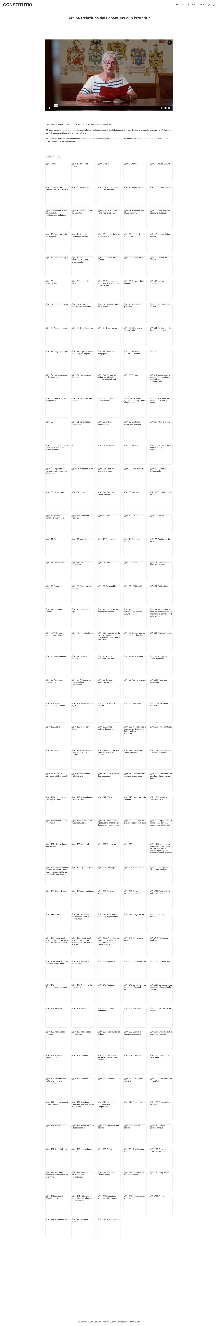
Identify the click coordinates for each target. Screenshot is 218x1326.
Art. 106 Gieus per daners (82, 727)
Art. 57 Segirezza (105, 445)
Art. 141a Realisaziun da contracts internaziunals (56, 962)
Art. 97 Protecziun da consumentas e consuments (80, 682)
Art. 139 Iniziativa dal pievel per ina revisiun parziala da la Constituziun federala (83, 940)
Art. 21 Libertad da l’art (133, 258)
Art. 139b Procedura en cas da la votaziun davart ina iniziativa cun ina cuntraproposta (109, 941)
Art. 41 (152, 351)
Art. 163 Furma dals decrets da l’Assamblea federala (107, 1057)
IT (188, 5)
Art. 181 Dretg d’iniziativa (56, 1149)
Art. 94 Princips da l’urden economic (160, 657)
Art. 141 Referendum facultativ (158, 939)
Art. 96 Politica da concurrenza (53, 681)
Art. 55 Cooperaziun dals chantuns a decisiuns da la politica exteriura (56, 447)
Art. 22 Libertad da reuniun (160, 258)
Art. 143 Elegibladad (106, 961)
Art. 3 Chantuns (130, 164)
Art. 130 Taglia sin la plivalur (109, 891)
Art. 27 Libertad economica (161, 281)
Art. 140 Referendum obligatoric (132, 939)
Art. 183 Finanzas (105, 1149)
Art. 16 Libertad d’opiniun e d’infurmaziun (134, 235)
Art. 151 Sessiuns (53, 1008)
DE (177, 5)
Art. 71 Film (50, 539)
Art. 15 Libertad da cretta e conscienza (108, 235)
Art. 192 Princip (156, 1196)
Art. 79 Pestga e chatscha (56, 586)
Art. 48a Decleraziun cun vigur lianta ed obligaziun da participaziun (135, 400)
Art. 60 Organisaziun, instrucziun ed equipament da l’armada (56, 471)
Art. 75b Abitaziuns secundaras (79, 564)
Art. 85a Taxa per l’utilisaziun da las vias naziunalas (133, 611)
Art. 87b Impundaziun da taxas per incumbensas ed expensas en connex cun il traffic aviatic (109, 636)
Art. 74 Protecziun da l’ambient (132, 540)
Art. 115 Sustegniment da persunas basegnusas (134, 775)
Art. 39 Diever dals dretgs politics (108, 352)
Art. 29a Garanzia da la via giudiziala (108, 305)
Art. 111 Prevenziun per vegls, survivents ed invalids (81, 752)
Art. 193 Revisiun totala (55, 1219)
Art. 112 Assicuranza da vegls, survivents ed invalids (107, 752)
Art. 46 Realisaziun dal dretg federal (55, 399)
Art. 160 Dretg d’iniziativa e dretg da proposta (161, 1033)
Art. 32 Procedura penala (56, 328)
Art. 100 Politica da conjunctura (157, 681)
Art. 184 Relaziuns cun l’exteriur (133, 1150)
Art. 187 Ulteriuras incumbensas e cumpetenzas (79, 1174)
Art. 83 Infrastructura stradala (54, 610)
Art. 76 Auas (103, 563)
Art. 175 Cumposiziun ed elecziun (160, 1103)
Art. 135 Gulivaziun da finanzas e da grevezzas (108, 915)
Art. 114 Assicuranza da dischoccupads (107, 775)
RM (193, 5)
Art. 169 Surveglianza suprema (132, 1080)
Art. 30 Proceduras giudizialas (131, 305)
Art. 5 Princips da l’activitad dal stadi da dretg (57, 188)
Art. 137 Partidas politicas (160, 914)
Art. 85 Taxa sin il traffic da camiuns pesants (108, 610)
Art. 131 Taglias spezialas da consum (134, 892)
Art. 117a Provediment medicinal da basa (81, 798)
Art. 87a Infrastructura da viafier (82, 634)
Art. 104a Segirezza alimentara (158, 704)
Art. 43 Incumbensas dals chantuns (82, 376)
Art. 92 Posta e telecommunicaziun (106, 657)
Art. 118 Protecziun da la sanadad (134, 798)
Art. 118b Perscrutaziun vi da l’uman (56, 822)
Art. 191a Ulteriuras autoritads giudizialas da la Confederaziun (82, 1198)
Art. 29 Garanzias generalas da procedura (81, 305)
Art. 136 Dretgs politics (133, 914)
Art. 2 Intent (102, 164)
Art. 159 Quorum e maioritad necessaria (132, 1033)
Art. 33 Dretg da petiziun (81, 328)
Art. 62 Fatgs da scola (133, 469)
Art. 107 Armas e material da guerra (108, 728)
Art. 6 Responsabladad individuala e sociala (107, 188)
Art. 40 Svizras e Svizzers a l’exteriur (134, 352)
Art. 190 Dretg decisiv (159, 1172)
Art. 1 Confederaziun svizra (83, 164)
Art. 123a (127, 844)
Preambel (49, 164)
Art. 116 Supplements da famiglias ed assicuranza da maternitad (160, 776)
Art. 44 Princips (130, 375)
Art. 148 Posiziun (105, 985)
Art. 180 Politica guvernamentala (156, 1127)
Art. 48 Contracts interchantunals (105, 399)
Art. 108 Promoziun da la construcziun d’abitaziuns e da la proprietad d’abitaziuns (135, 730)
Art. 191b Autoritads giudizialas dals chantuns (108, 1197)
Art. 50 (48, 422)
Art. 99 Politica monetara (134, 680)
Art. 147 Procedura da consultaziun (81, 986)
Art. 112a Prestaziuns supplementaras (132, 751)
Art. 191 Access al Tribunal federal (56, 1197)
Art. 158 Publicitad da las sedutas (108, 1033)
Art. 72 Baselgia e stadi (81, 539)
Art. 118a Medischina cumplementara (158, 798)
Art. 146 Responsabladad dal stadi (56, 986)
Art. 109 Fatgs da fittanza (160, 727)
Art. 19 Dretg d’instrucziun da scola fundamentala (82, 259)
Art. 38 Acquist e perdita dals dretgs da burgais (81, 352)
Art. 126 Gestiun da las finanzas (133, 869)
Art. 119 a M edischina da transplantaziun (82, 822)
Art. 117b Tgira (104, 797)
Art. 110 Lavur (51, 750)
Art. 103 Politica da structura (105, 704)
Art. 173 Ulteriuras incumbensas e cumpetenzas (105, 1104)
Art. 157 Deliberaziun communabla (80, 1033)
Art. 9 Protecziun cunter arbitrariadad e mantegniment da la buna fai (56, 214)
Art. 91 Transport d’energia (82, 656)
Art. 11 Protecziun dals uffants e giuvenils (133, 212)
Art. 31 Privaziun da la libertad (159, 305)
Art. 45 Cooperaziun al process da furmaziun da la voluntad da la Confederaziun (161, 378)
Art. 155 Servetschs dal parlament (159, 1009)
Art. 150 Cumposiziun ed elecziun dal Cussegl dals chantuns (160, 987)
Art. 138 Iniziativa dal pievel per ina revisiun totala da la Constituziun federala (57, 940)
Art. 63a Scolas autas (54, 492)
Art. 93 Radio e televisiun (134, 656)
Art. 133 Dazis (51, 914)
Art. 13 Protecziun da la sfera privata (55, 235)
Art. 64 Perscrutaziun (80, 492)
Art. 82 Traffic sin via (158, 586)
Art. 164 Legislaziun (132, 1055)
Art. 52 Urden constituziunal (109, 422)
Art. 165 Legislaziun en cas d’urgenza (161, 1056)
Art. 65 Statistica (130, 492)
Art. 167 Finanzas (79, 1079)
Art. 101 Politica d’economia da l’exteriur (55, 704)
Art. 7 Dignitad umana (132, 187)
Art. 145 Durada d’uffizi (159, 961)
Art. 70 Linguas (156, 516)
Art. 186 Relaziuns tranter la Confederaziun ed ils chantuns (56, 1174)
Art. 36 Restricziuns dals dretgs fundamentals (160, 329)
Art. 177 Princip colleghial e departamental (83, 1127)
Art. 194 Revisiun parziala (82, 1219)
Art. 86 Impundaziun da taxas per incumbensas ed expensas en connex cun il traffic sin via (161, 612)
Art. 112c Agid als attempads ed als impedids (57, 775)
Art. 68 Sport (103, 516)
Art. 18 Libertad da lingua (56, 258)
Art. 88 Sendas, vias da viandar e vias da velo (133, 634)
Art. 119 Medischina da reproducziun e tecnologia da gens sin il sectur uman (108, 823)
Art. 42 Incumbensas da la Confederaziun (56, 376)
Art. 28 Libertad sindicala (56, 304)
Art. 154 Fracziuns (131, 1008)
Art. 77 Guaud (129, 563)
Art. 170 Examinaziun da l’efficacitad (160, 1080)
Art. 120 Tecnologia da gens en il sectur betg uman (135, 822)
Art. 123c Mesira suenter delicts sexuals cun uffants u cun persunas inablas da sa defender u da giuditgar (56, 871)
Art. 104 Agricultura (131, 703)
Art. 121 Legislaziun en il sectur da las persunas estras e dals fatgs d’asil (160, 823)
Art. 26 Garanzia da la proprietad (133, 282)
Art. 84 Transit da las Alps (82, 609)
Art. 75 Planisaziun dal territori (159, 540)
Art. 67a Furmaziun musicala (79, 517)
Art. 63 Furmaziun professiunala (157, 470)
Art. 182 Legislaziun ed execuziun (81, 1150)
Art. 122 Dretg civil (79, 844)
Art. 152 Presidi (78, 1008)
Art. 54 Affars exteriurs (159, 422)
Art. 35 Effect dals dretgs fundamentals (134, 329)
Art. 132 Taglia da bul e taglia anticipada (159, 892)
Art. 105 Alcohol (52, 727)
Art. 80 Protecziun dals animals (81, 587)
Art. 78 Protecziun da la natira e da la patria (159, 564)
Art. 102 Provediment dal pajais (82, 704)
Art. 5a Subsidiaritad (80, 187)
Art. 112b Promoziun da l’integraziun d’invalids (159, 751)
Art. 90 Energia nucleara (55, 656)
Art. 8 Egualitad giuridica (160, 187)
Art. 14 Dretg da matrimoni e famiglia (82, 235)
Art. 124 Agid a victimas (81, 868)
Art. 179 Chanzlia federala (134, 1126)
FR (183, 5)
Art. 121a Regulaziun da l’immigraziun (55, 845)
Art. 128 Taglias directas (55, 891)
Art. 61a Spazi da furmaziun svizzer (105, 470)
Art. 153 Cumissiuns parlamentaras (106, 1009)
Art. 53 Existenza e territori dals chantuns (134, 423)
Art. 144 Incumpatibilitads (134, 961)
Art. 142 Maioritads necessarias (79, 962)
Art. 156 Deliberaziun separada (54, 1033)
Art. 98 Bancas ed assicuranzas (105, 681)
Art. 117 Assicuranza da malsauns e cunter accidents (55, 799)
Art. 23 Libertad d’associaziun (52, 282)
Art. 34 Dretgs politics (106, 328)
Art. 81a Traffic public (132, 586)
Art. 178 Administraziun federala (107, 1127)
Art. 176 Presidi (52, 1126)
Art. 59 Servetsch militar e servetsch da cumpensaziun (160, 447)
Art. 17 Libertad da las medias (159, 235)
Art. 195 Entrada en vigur (108, 1219)
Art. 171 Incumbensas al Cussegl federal (56, 1103)
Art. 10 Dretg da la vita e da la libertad (83, 212)
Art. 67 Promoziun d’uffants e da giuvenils (57, 517)
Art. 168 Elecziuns (105, 1079)
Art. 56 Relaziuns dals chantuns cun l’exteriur (81, 446)
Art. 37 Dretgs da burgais (56, 351)
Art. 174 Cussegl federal (133, 1102)
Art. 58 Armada (130, 445)
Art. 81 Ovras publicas (107, 586)
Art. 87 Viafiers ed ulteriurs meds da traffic (56, 634)
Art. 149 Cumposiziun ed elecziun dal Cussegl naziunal (134, 987)
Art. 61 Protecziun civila (81, 469)
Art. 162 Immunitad (79, 1055)
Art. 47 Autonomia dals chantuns (81, 399)
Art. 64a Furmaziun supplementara (105, 493)
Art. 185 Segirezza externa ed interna (161, 1150)
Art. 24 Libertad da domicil (82, 281)
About (201, 5)
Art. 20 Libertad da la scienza (106, 259)
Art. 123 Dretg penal (106, 844)
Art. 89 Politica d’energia (160, 633)
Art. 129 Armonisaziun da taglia (82, 892)
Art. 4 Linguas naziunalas (160, 164)
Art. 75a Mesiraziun (54, 563)
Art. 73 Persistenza (105, 539)
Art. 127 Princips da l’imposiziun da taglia (158, 869)
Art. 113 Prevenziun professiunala (80, 775)
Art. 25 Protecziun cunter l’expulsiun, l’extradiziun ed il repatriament (108, 283)
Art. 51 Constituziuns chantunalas (80, 423)
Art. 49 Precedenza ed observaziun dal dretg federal (159, 400)
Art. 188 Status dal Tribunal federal (109, 1173)
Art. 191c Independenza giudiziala (133, 1197)
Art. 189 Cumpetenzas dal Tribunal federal (134, 1173)
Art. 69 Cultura (129, 516)
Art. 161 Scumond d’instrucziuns (53, 1056)
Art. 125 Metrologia (105, 868)
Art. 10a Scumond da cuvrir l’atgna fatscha (109, 212)
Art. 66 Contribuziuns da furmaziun (160, 493)
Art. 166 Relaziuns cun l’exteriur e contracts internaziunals (55, 1081)
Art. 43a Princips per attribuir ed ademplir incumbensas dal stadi (107, 377)
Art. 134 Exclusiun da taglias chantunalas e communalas (80, 916)
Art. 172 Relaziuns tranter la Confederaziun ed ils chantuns (82, 1104)
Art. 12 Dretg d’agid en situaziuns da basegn (159, 212)
